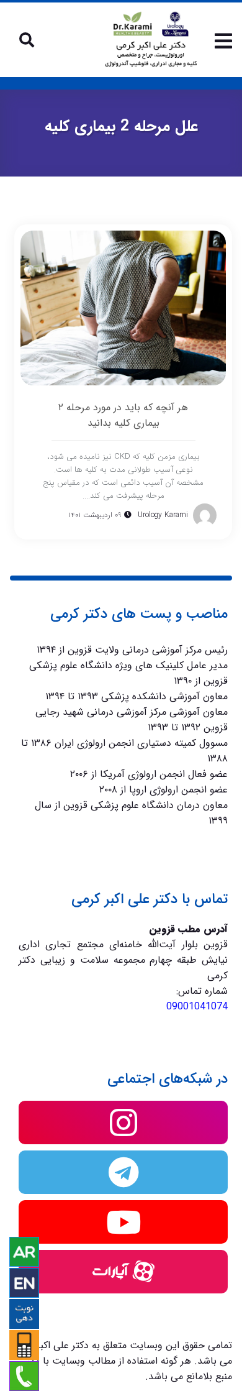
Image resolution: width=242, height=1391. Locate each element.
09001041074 (197, 1006)
